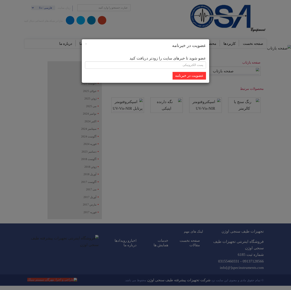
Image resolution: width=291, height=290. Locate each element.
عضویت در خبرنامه (189, 76)
